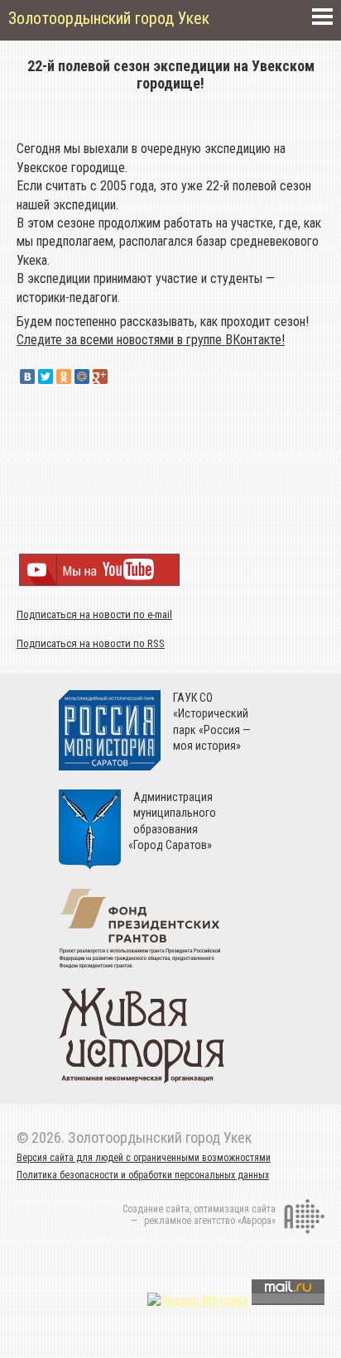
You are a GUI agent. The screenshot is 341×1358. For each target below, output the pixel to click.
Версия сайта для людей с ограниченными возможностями (144, 1158)
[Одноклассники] (63, 376)
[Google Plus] (100, 376)
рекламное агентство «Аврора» (210, 1220)
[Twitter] (45, 376)
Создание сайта (156, 1209)
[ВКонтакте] (27, 376)
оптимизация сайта (235, 1209)
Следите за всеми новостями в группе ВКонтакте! (151, 340)
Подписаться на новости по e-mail (94, 614)
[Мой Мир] (81, 376)
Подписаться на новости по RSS (91, 643)
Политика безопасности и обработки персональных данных (143, 1175)
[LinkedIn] (118, 376)
